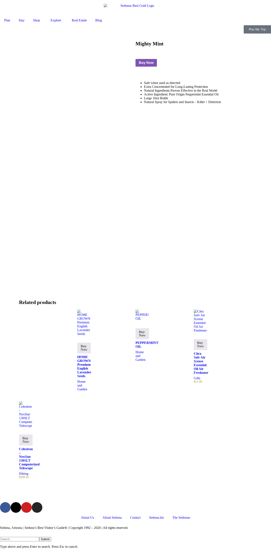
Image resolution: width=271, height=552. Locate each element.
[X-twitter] (16, 507)
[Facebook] (5, 507)
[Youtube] (26, 507)
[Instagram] (37, 507)
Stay (22, 20)
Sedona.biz (156, 517)
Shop (36, 20)
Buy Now (146, 62)
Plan (7, 20)
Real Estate (79, 20)
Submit (45, 539)
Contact (135, 517)
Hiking (23, 473)
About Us (87, 517)
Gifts (197, 378)
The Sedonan (181, 517)
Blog (98, 20)
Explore (56, 20)
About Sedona (112, 517)
